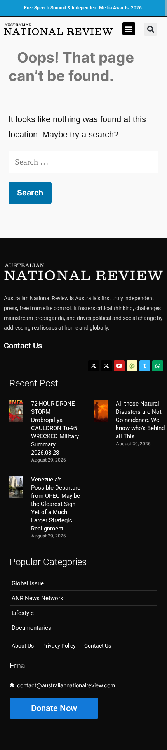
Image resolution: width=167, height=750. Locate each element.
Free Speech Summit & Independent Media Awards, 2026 (83, 8)
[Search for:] (83, 162)
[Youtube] (119, 365)
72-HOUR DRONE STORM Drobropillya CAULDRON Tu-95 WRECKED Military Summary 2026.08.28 (55, 428)
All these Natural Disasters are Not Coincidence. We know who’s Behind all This (140, 420)
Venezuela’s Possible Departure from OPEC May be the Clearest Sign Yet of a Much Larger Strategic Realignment (55, 504)
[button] (128, 28)
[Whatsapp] (157, 365)
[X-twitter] (93, 365)
